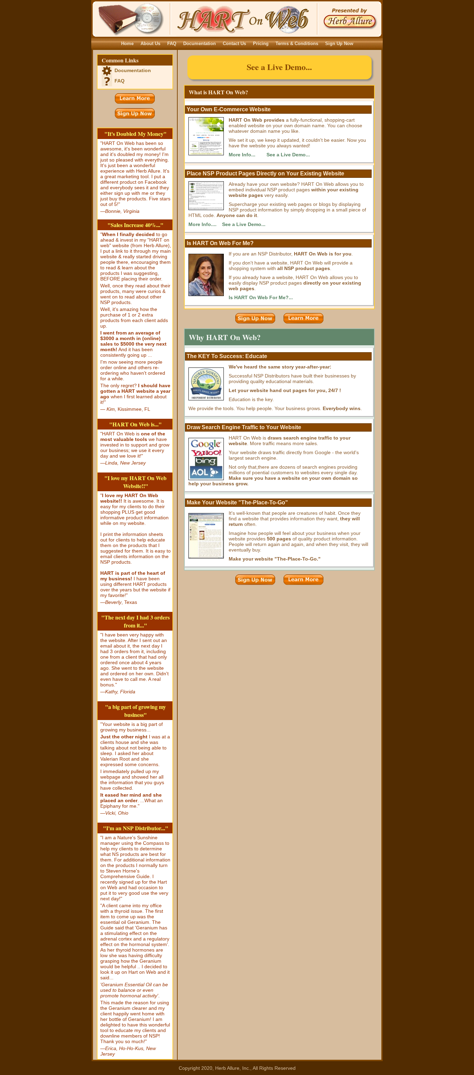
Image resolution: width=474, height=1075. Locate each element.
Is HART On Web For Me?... (261, 297)
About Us (150, 43)
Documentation (199, 43)
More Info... (242, 154)
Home (127, 43)
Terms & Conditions (297, 43)
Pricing (261, 43)
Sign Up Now (339, 43)
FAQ (171, 43)
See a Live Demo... (279, 67)
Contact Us (234, 43)
